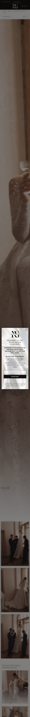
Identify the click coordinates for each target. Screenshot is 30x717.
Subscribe (15, 376)
